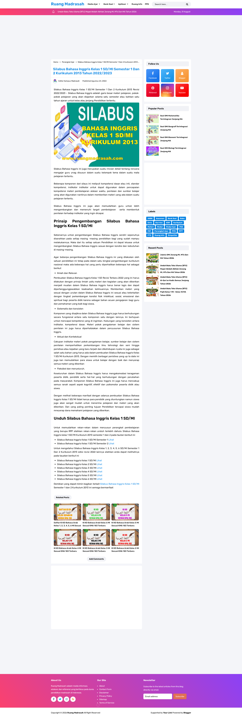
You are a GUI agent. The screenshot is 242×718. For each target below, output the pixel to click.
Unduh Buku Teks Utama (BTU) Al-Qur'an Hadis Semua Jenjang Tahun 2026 (91, 12)
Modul (160, 227)
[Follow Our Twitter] (60, 699)
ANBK (150, 218)
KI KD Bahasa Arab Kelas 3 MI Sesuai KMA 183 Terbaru (96, 549)
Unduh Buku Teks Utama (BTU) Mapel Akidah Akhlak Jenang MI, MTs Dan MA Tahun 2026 (173, 268)
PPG (174, 231)
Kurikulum (177, 223)
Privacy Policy (105, 696)
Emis (150, 223)
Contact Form (105, 689)
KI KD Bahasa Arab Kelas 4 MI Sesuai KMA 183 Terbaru (67, 549)
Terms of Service (106, 703)
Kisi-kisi (159, 223)
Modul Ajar (171, 227)
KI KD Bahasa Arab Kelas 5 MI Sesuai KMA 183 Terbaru (125, 524)
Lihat (111, 439)
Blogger (187, 713)
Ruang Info (159, 235)
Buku (182, 218)
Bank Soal (172, 218)
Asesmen (160, 218)
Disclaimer (104, 693)
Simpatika (172, 235)
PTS (149, 235)
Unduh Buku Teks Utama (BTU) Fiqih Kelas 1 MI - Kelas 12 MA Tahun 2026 (173, 291)
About (102, 686)
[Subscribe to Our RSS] (73, 699)
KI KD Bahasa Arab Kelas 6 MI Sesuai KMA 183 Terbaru (96, 524)
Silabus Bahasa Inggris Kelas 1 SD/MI (119, 484)
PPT (181, 231)
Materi (151, 227)
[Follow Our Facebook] (53, 699)
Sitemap (103, 699)
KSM (168, 223)
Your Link (167, 713)
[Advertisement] (121, 37)
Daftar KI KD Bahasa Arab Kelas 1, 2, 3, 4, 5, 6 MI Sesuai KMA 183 (67, 526)
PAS (181, 227)
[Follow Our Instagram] (66, 699)
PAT (149, 231)
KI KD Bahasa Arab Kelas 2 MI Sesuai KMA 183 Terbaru (125, 549)
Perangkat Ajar (161, 231)
